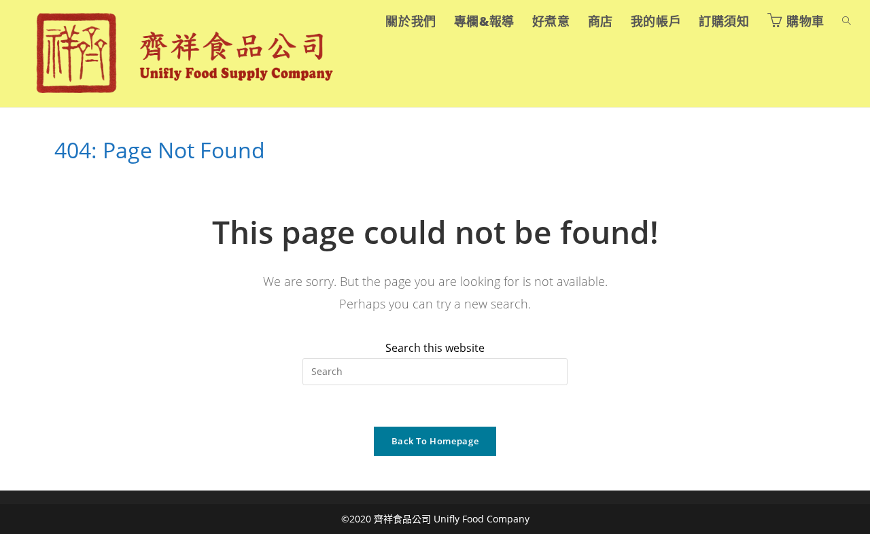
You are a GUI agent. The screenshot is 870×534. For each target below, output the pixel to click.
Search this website (435, 347)
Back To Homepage (435, 441)
